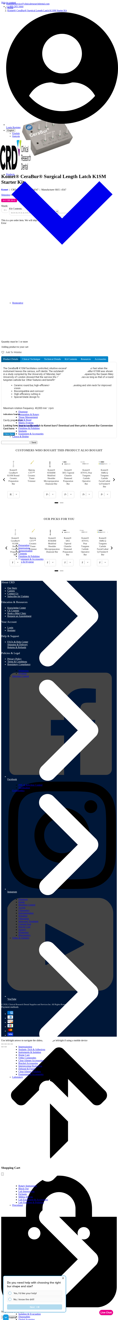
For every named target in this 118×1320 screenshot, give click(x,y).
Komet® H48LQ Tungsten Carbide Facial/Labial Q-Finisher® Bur (104, 478)
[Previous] (4, 480)
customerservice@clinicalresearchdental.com (27, 3)
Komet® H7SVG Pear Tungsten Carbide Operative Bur (86, 477)
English (10, 130)
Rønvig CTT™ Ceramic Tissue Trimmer (31, 475)
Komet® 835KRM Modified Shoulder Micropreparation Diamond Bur (51, 477)
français (16, 136)
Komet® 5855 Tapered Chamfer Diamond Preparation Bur (68, 477)
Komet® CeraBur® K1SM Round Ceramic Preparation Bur (13, 477)
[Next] (114, 480)
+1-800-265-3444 (14, 6)
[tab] (10, 359)
